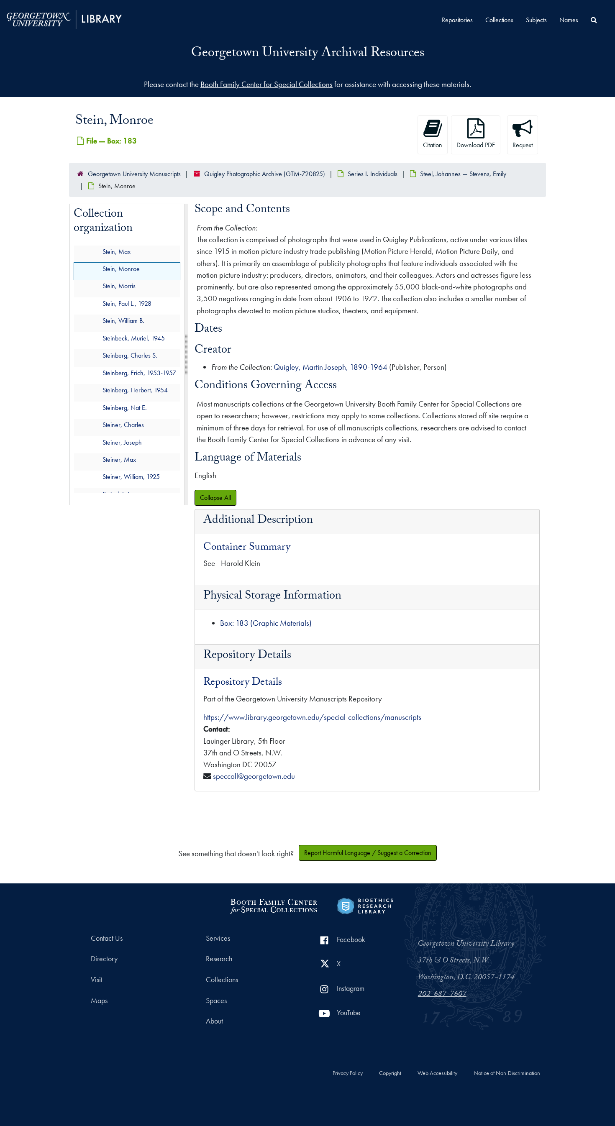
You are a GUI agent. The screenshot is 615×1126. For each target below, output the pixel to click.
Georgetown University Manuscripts (134, 173)
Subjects (536, 19)
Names (568, 19)
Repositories (457, 19)
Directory (104, 958)
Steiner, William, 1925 (131, 477)
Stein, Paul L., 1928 (126, 303)
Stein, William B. (123, 321)
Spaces (216, 1000)
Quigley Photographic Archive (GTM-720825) (264, 173)
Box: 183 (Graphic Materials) (266, 623)
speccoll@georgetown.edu (254, 776)
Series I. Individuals (372, 173)
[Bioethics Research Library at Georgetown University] (365, 905)
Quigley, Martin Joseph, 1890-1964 (330, 367)
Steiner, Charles (123, 425)
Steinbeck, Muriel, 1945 (133, 338)
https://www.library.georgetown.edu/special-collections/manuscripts (312, 717)
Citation (432, 145)
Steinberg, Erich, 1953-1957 (139, 373)
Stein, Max (116, 251)
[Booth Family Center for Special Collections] (273, 905)
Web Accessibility (437, 1073)
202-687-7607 (442, 994)
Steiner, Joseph (122, 442)
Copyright (390, 1073)
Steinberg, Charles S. (129, 355)
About (214, 1021)
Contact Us (107, 938)
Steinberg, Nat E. (124, 407)
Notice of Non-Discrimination (507, 1073)
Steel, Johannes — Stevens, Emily (463, 173)
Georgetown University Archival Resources (307, 54)
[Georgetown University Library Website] (64, 18)
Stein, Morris (119, 286)
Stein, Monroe (121, 268)
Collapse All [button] (215, 497)
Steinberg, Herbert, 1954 (135, 390)
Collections (499, 19)
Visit (96, 979)
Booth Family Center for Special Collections (266, 84)
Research (219, 958)
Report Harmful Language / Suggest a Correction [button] (367, 852)
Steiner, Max (119, 459)
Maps (99, 1000)
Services (218, 938)
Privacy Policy (348, 1073)
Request (522, 145)
